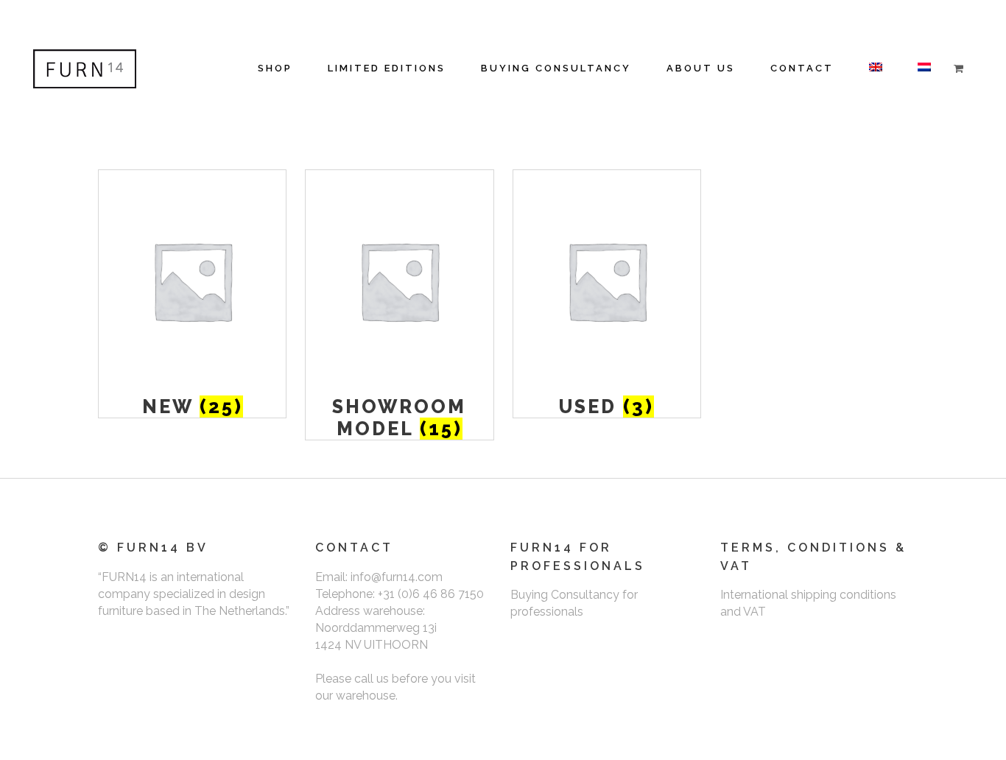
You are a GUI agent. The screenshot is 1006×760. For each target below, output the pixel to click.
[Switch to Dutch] (924, 68)
